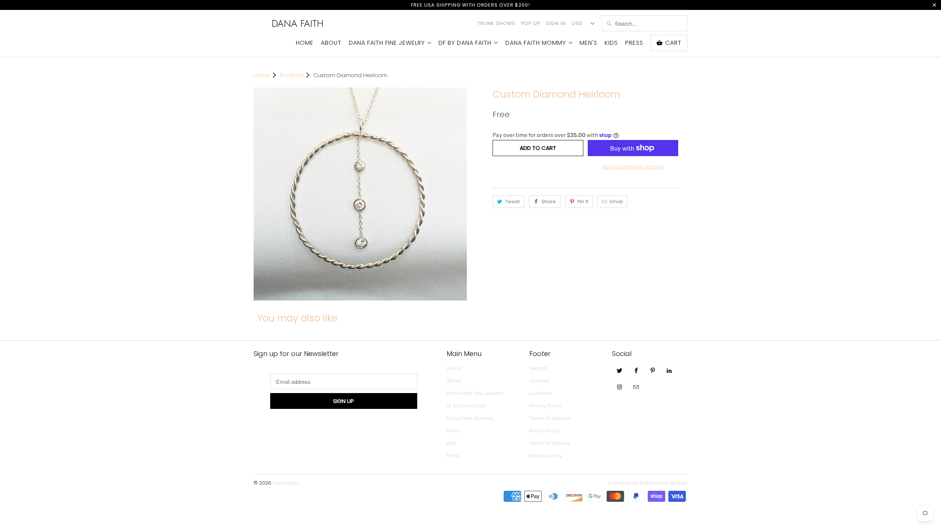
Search (538, 368)
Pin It (582, 201)
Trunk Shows (496, 23)
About (331, 43)
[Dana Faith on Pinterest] (653, 370)
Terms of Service (549, 418)
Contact (538, 380)
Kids (611, 43)
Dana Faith (297, 23)
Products (292, 75)
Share (548, 201)
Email (616, 201)
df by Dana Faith (465, 43)
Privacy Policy (545, 405)
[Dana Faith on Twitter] (620, 370)
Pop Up (530, 23)
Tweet (512, 201)
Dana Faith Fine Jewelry (387, 43)
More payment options (633, 166)
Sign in (556, 23)
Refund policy (545, 455)
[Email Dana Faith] (636, 387)
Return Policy (544, 430)
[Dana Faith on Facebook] (636, 370)
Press (634, 43)
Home (305, 43)
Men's (588, 43)
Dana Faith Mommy (535, 43)
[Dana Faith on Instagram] (620, 387)
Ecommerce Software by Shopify (647, 482)
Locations (540, 393)
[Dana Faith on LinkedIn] (669, 370)
